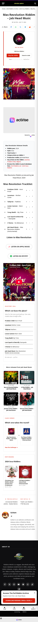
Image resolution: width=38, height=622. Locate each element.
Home (3, 9)
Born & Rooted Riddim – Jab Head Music (11, 388)
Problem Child (11, 162)
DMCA (24, 612)
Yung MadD (11, 212)
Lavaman (27, 160)
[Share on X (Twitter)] (20, 27)
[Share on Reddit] (30, 27)
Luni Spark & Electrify (15, 217)
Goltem (16, 22)
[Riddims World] (19, 3)
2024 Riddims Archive (12, 9)
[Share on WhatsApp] (16, 27)
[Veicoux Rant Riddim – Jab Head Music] (27, 398)
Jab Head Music (13, 227)
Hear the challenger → (11, 447)
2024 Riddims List (16, 166)
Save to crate (26, 55)
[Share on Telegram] (25, 27)
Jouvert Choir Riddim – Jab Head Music (11, 409)
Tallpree (18, 162)
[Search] (35, 3)
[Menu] (3, 3)
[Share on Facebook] (11, 27)
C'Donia (10, 223)
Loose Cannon (12, 206)
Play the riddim (13, 55)
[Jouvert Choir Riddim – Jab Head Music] (11, 398)
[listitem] (11, 476)
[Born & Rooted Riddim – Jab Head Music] (11, 377)
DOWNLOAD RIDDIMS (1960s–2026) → (19, 600)
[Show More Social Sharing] (34, 27)
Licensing (17, 612)
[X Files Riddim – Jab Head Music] (27, 377)
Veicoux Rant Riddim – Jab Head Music (27, 409)
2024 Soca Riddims (24, 9)
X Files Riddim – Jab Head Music (27, 388)
